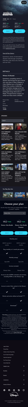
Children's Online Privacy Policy (9, 351)
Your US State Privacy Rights (8, 354)
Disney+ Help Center (18, 332)
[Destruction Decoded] (20, 195)
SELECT (8, 31)
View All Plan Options (8, 53)
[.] (4, 390)
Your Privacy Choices (7, 360)
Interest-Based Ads (6, 362)
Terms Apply (4, 314)
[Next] (25, 195)
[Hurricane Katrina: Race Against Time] (8, 195)
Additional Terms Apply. (10, 48)
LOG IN (24, 2)
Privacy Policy (5, 349)
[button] (14, 366)
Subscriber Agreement (7, 357)
